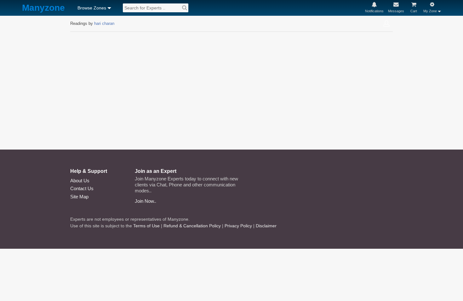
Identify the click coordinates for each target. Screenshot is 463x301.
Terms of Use (146, 225)
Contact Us (82, 188)
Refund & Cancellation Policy (192, 225)
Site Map (79, 196)
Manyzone (43, 8)
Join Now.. (145, 201)
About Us (79, 180)
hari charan (104, 23)
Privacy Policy (238, 225)
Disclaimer (266, 225)
